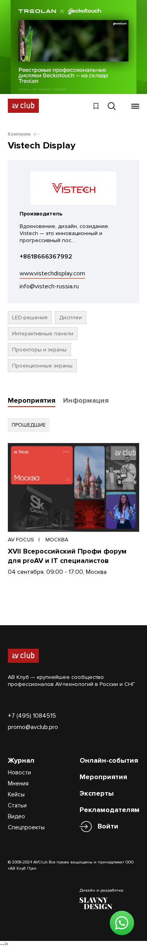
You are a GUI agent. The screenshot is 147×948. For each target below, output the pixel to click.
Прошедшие (28, 425)
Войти (108, 826)
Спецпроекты (26, 827)
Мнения (18, 783)
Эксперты (97, 793)
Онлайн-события (109, 760)
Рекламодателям (110, 809)
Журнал (21, 760)
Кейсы (16, 794)
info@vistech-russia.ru (49, 286)
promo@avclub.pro (33, 727)
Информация (86, 400)
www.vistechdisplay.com (52, 273)
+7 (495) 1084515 (32, 716)
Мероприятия (31, 400)
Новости (19, 772)
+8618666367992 (46, 257)
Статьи (17, 805)
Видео (16, 816)
